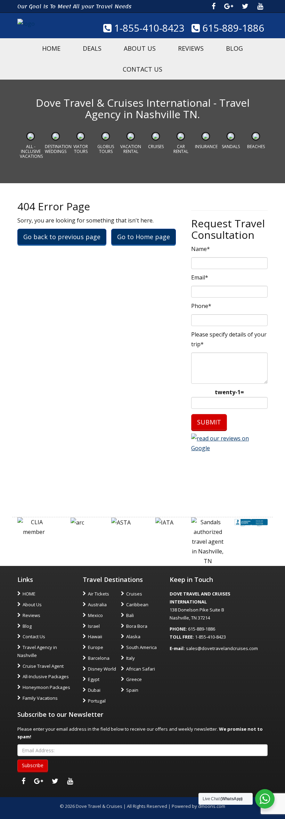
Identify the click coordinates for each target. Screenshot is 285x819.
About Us (140, 48)
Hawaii (95, 636)
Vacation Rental (130, 149)
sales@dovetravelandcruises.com (222, 648)
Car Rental (180, 149)
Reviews (191, 48)
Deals (92, 48)
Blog (234, 48)
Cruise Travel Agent (43, 666)
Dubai (94, 690)
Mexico (95, 615)
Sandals (231, 146)
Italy (130, 658)
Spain (132, 690)
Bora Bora (136, 626)
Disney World (102, 669)
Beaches (256, 146)
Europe (95, 647)
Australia (97, 604)
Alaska (133, 636)
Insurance (206, 146)
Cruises (156, 146)
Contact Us (142, 69)
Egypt (93, 679)
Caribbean (137, 604)
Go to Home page (143, 237)
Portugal (97, 701)
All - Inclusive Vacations (31, 152)
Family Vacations (40, 698)
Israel (94, 626)
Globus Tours (105, 149)
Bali (130, 615)
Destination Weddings (58, 149)
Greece (134, 679)
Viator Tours (80, 149)
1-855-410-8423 (148, 27)
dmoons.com (211, 806)
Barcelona (98, 658)
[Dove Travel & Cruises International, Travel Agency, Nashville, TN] (251, 522)
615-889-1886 (232, 27)
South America (141, 647)
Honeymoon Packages (46, 687)
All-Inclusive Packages (46, 676)
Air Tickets (98, 594)
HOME (51, 48)
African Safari (140, 669)
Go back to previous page (61, 237)
